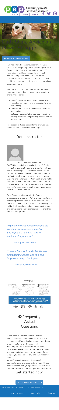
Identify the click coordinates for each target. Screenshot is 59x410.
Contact (24, 14)
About (15, 14)
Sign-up (51, 393)
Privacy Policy (35, 393)
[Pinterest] (55, 13)
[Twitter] (49, 13)
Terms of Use (16, 393)
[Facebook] (43, 13)
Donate (34, 14)
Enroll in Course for (17, 58)
